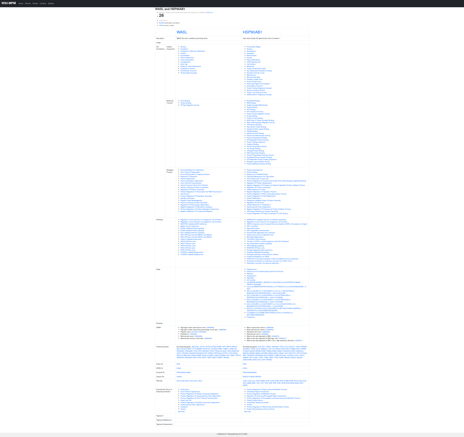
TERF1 (261, 357)
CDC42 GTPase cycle (188, 241)
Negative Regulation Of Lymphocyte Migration (197, 211)
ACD (259, 346)
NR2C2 (270, 353)
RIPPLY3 (180, 355)
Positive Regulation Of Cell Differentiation (261, 196)
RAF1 (245, 355)
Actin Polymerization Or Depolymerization (195, 174)
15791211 (209, 12)
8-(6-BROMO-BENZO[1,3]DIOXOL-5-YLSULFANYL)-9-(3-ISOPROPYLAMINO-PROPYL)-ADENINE (274, 283)
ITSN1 (212, 351)
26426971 (275, 336)
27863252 (202, 332)
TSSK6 (281, 357)
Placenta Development (255, 170)
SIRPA (277, 355)
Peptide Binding (252, 131)
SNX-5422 (250, 278)
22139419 (195, 332)
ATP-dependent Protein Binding (257, 140)
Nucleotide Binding (253, 101)
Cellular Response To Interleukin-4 (259, 205)
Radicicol (250, 273)
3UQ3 (272, 381)
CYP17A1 (271, 349)
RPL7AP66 (192, 355)
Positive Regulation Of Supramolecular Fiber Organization (201, 396)
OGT (286, 353)
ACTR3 (213, 346)
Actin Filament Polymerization (191, 183)
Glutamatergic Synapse (189, 73)
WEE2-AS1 (257, 359)
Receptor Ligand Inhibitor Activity (258, 161)
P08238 (252, 376)
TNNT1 (271, 357)
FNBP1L (226, 349)
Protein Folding (252, 172)
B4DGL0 (246, 376)
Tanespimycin (251, 276)
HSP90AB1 (252, 32)
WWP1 (220, 357)
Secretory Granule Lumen (256, 73)
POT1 (294, 353)
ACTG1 (202, 346)
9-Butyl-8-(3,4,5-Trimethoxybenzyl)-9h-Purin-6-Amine (265, 271)
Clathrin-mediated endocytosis (191, 239)
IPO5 (195, 351)
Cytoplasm (184, 49)
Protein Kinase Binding (255, 118)
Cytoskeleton (185, 55)
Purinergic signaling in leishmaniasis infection (263, 254)
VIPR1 (199, 357)
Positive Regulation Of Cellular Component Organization (200, 402)
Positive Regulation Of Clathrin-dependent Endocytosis (200, 209)
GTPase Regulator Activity (190, 105)
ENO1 (288, 349)
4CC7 (196, 381)
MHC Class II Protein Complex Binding (260, 120)
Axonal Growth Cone (254, 81)
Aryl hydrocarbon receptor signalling (259, 243)
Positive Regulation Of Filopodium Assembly (196, 196)
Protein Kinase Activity (255, 400)
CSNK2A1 (264, 349)
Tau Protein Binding (253, 148)
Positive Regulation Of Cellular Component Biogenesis (200, 394)
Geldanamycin (252, 269)
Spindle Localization (188, 198)
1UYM (249, 381)
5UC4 (296, 381)
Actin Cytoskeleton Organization (192, 181)
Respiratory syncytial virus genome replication (263, 263)
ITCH (199, 351)
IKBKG (279, 351)
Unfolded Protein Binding (255, 151)
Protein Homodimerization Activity (259, 135)
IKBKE (274, 351)
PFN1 (206, 353)
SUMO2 (245, 357)
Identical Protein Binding (255, 133)
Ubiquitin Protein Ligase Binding (258, 129)
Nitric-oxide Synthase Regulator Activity (261, 122)
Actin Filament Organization (190, 172)
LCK (221, 351)
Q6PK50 (258, 376)
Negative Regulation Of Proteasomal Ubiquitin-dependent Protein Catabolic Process (276, 185)
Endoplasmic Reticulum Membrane (193, 51)
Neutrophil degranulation (255, 237)
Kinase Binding (252, 116)
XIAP (263, 359)
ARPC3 (228, 346)
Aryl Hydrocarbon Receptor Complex (259, 70)
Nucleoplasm (251, 51)
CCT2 (286, 346)
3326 (244, 364)
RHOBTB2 (251, 355)
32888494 (210, 327)
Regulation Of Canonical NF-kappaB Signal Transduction (266, 396)
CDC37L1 (292, 346)
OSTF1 (179, 353)
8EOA (288, 383)
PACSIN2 (192, 353)
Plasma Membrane (187, 57)
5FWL (281, 381)
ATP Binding (251, 109)
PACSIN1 (185, 353)
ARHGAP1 (275, 346)
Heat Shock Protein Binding (256, 127)
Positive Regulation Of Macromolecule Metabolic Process (267, 389)
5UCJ (245, 383)
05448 (179, 368)
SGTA (266, 355)
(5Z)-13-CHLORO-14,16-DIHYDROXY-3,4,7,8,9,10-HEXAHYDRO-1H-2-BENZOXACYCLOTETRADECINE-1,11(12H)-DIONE (271, 305)
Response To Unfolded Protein (257, 174)
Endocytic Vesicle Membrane (191, 66)
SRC (228, 355)
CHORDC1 (246, 349)
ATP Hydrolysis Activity (255, 111)
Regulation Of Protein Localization (192, 189)
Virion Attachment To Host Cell (257, 178)
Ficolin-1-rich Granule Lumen (257, 92)
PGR (290, 353)
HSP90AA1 (181, 351)
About (21, 3)
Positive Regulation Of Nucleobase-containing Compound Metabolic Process (273, 398)
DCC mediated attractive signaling (192, 232)
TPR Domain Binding (254, 124)
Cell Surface (251, 64)
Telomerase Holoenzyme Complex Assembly (262, 211)
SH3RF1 (211, 355)
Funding (43, 3)
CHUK (253, 349)
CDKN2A (304, 346)
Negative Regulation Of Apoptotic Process (261, 191)
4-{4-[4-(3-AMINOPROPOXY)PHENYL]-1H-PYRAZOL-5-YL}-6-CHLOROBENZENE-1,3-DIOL (277, 287)
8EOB (292, 383)
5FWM (286, 381)
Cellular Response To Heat (256, 189)
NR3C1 (276, 353)
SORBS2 (222, 355)
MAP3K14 (300, 351)
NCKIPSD (235, 351)
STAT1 (296, 355)
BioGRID (162, 23)
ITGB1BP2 (205, 351)
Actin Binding (185, 101)
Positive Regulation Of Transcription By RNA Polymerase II (201, 191)
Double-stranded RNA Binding (257, 105)
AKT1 (264, 346)
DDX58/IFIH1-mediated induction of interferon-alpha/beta (266, 219)
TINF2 (266, 357)
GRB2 (232, 349)
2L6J (253, 381)
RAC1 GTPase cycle (188, 243)
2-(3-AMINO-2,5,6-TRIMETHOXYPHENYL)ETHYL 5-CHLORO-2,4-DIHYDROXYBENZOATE (270, 314)
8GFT (302, 383)
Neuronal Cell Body (253, 77)
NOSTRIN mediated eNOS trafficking (193, 224)
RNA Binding (251, 103)
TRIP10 (238, 355)
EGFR (205, 349)
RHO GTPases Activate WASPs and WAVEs (196, 235)
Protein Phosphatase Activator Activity (260, 155)
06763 (245, 368)
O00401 (179, 376)
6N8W (249, 383)
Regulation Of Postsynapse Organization (195, 205)
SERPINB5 (259, 355)
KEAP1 (293, 351)
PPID (299, 353)
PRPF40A (217, 353)
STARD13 (290, 355)
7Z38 (266, 383)
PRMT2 (210, 353)
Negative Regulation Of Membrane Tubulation (196, 207)
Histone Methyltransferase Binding (259, 164)
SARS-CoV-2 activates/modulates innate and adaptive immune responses (272, 259)
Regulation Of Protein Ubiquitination (259, 183)
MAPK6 (252, 353)
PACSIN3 (199, 353)
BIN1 (178, 349)
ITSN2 (217, 351)
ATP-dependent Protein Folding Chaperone (261, 159)
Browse (28, 3)
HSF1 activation (252, 226)
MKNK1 (258, 353)
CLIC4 (258, 349)
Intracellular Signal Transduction (258, 391)
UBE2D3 (287, 357)
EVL (209, 349)
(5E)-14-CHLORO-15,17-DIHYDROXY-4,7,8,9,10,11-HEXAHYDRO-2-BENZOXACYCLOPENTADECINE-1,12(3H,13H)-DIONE (270, 292)
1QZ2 (245, 381)
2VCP (187, 381)
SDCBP (199, 355)
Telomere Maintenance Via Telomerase (260, 176)
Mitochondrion (252, 55)
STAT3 (302, 355)
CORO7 (189, 349)
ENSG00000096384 (250, 372)
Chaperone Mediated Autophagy (258, 252)
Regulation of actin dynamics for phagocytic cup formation (201, 219)
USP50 (245, 359)
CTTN (194, 349)
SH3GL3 (205, 355)
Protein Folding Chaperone (256, 142)
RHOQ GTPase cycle (188, 245)
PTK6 (230, 353)
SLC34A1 (283, 355)
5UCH (300, 381)
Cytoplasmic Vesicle (188, 68)
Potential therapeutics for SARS (258, 256)
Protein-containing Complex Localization (195, 187)
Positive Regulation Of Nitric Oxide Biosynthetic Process (267, 194)
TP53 (276, 357)
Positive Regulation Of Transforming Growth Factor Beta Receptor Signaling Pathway (276, 181)
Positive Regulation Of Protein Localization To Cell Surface (267, 213)
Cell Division (185, 194)
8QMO (245, 385)
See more (181, 411)
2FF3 (178, 381)
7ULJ (258, 383)
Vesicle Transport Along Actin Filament (194, 185)
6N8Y (254, 383)
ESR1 (298, 349)
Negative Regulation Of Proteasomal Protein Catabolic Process (269, 209)
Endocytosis (185, 389)
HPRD (161, 25)
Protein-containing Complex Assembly (194, 202)
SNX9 (217, 355)
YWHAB (269, 359)
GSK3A (252, 351)
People (35, 3)
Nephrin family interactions (190, 226)
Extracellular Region (254, 47)
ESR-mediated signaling (255, 245)
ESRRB (303, 349)
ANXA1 (268, 346)
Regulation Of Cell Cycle (255, 202)
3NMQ (263, 381)
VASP (194, 357)
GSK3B (258, 351)
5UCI (304, 381)
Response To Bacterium (189, 176)
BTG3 (282, 346)
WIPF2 (209, 357)
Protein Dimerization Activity (257, 146)
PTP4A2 (304, 353)
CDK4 (298, 346)
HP (235, 349)
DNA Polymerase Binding (256, 153)
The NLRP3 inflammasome (256, 239)
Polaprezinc (251, 317)
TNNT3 (232, 355)
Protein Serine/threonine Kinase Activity (261, 409)
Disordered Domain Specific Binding (259, 157)
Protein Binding (186, 103)
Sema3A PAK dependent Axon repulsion (261, 232)
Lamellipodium (186, 62)
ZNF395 (226, 357)
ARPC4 (234, 346)
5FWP (291, 381)
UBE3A (293, 357)
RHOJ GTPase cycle (188, 248)
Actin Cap (184, 64)
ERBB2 (293, 349)
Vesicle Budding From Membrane (192, 170)
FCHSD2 (214, 349)
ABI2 (193, 346)
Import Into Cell (186, 400)
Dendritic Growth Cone (254, 79)
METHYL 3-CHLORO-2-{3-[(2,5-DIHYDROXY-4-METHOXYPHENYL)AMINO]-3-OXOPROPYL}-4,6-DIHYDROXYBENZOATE (274, 309)
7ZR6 (279, 383)
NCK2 (230, 351)
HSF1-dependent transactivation (258, 230)
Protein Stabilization (254, 198)
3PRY (268, 381)
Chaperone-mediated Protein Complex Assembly (264, 200)
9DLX (200, 381)
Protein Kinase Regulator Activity (258, 114)
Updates (51, 3)
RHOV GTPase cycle (188, 250)
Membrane (250, 66)
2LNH (183, 381)
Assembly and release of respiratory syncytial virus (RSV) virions (269, 261)
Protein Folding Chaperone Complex (259, 88)
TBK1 (256, 357)
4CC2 (191, 381)
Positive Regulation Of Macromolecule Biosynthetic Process (268, 407)
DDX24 (278, 349)
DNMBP (199, 349)
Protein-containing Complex (256, 68)
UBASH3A (180, 357)
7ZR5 (274, 383)
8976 (178, 364)
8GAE (297, 383)
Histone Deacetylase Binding (257, 137)
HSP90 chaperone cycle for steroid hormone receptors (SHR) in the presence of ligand (277, 224)
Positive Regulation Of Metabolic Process (261, 394)
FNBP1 (220, 349)
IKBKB (269, 351)
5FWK (277, 381)
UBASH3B (188, 357)
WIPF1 (204, 357)
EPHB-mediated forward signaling (192, 228)
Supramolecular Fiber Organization (259, 207)
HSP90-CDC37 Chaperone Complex (259, 94)
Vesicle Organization (188, 178)
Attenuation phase (253, 228)
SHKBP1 (271, 355)
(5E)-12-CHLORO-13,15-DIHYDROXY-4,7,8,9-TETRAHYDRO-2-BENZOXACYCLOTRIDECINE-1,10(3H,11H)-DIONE (269, 300)
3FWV (258, 381)
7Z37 (262, 383)
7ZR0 (270, 383)
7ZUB (283, 383)
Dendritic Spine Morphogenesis (191, 200)
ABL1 (198, 346)
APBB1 (219, 346)
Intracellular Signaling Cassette (257, 402)
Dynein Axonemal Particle (256, 90)
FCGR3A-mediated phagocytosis (192, 252)
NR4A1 (281, 353)
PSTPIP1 (224, 353)
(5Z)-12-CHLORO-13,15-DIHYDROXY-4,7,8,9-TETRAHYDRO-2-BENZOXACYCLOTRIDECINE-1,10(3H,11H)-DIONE (269, 296)
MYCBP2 (264, 353)
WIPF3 (215, 357)
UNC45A (299, 357)
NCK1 (225, 351)
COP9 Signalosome (254, 62)
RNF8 (185, 355)
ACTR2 (208, 346)
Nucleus (183, 47)
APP (224, 346)
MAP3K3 (246, 353)
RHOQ (235, 353)
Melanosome (251, 75)
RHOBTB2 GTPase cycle (256, 248)
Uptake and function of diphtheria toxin (260, 235)
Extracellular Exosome (188, 70)
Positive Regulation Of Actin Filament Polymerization (199, 398)
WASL (182, 32)
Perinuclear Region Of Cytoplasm (258, 83)
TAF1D (251, 357)
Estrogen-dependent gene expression (260, 250)
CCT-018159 (251, 280)
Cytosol (183, 53)
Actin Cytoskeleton (187, 60)
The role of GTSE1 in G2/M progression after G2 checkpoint (268, 241)
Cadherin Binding (253, 144)
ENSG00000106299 (183, 372)
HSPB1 (263, 351)
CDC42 (183, 349)
